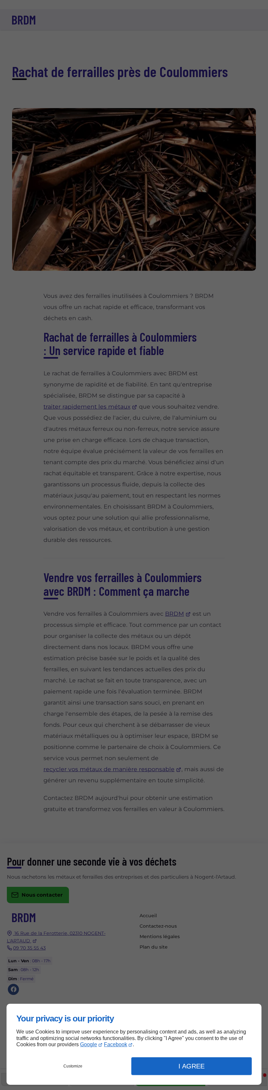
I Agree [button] (191, 1066)
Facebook (115, 1044)
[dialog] (134, 1044)
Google (88, 1044)
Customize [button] (72, 1066)
